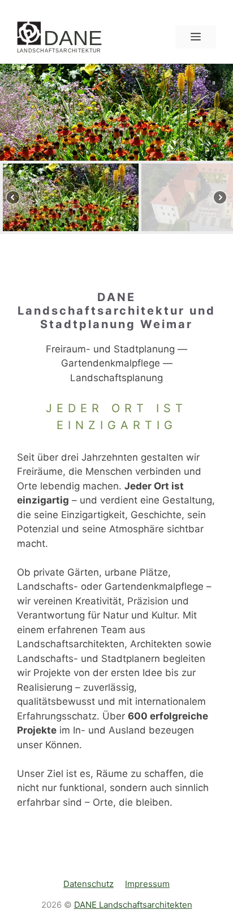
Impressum (147, 883)
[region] (116, 149)
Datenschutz (88, 883)
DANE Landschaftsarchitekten (133, 904)
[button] (214, 83)
